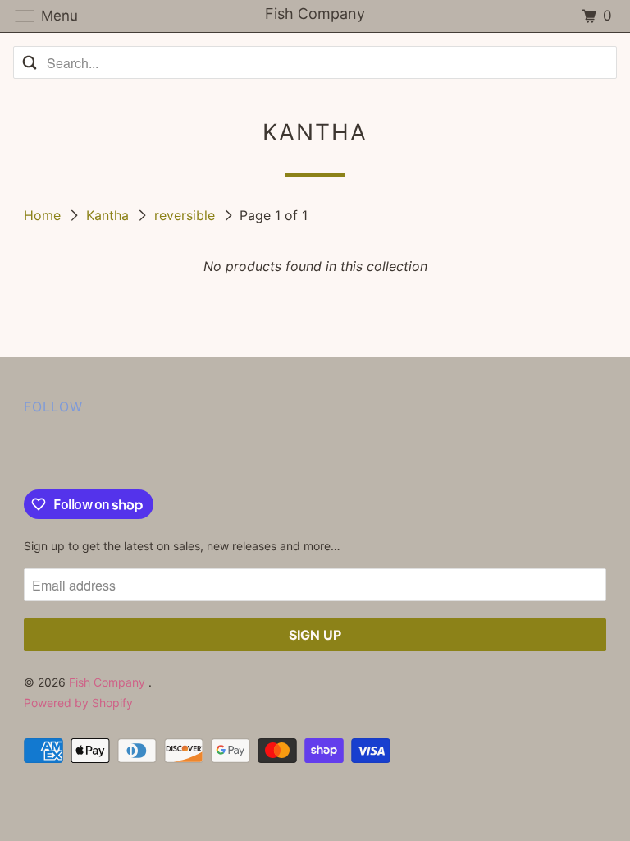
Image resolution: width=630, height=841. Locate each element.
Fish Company (108, 682)
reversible (186, 215)
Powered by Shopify (78, 703)
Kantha (109, 215)
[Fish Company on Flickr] (27, 455)
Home (44, 215)
